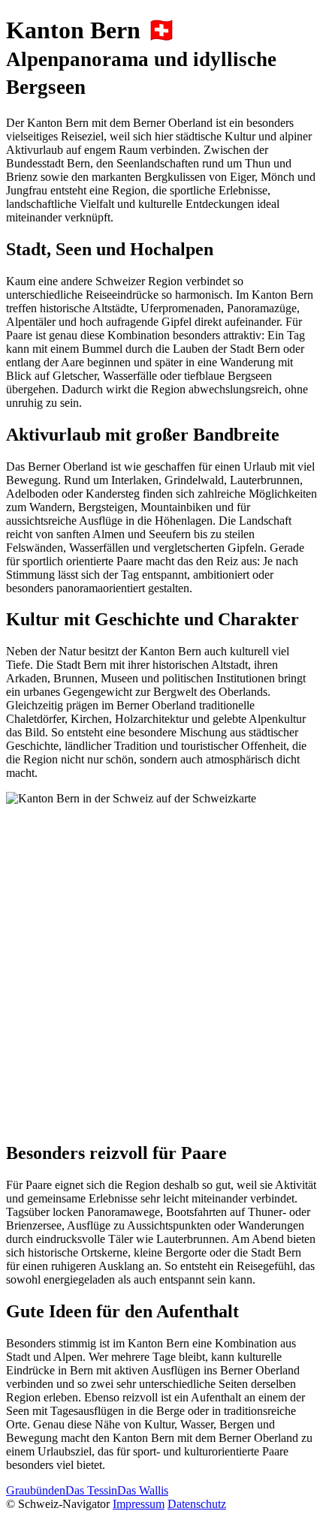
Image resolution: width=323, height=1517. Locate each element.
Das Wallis (142, 1490)
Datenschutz (197, 1503)
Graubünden (35, 1490)
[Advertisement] (161, 966)
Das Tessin (91, 1490)
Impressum (139, 1503)
